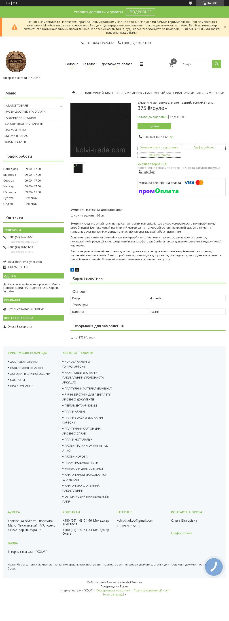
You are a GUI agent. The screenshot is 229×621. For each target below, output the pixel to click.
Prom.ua (136, 582)
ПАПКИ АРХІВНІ (75, 411)
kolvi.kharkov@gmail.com (25, 261)
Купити (154, 126)
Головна (71, 64)
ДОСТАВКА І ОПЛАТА (24, 362)
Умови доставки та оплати (25, 111)
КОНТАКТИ (17, 380)
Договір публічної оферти (23, 124)
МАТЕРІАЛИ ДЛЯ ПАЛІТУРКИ (84, 469)
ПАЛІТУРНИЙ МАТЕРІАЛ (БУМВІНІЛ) (88, 388)
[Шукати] (216, 64)
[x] (77, 270)
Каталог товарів (16, 105)
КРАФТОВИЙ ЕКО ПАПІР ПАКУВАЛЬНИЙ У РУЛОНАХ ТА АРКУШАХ (83, 377)
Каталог (89, 64)
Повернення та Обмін (20, 118)
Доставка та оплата (117, 64)
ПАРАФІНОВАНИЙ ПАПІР (81, 462)
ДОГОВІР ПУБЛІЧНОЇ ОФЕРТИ (30, 374)
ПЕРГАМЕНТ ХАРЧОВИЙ (81, 405)
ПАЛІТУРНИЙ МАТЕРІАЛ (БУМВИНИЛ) (113, 93)
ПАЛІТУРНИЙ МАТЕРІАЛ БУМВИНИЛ (173, 93)
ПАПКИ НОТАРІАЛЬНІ (79, 439)
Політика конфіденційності (151, 590)
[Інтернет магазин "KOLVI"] (16, 62)
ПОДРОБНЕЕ (141, 11)
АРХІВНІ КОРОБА (76, 456)
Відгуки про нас (16, 136)
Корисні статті (15, 142)
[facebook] (72, 270)
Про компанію (15, 130)
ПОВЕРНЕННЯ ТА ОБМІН (26, 368)
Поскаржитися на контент (113, 590)
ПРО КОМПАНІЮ (21, 386)
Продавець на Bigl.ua (114, 586)
